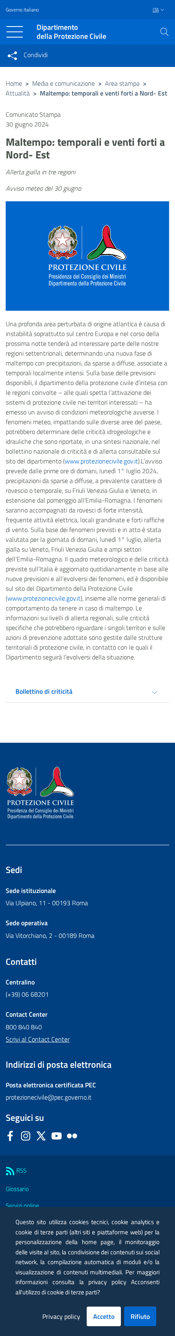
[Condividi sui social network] (12, 55)
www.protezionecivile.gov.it (101, 461)
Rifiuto (140, 1316)
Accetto (103, 1316)
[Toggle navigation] (14, 32)
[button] (164, 32)
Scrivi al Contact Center (38, 1039)
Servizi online (22, 1205)
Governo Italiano (22, 9)
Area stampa (122, 83)
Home (14, 83)
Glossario (17, 1188)
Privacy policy (61, 1316)
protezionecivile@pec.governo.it (49, 1097)
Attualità (18, 93)
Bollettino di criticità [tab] (43, 691)
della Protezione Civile (71, 32)
